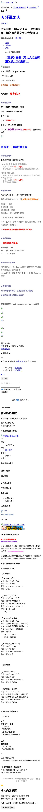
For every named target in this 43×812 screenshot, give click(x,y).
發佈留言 (4, 392)
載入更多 (4, 378)
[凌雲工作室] (2, 513)
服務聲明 (24, 781)
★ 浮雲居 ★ (10, 17)
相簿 (7, 43)
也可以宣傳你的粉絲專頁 (7, 514)
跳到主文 (4, 23)
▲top (3, 374)
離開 (12, 807)
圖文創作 (18, 38)
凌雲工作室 (4, 510)
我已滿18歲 (5, 807)
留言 (23, 361)
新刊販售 (18, 370)
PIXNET (10, 779)
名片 (7, 48)
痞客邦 (18, 361)
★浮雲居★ (5, 349)
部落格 (8, 45)
